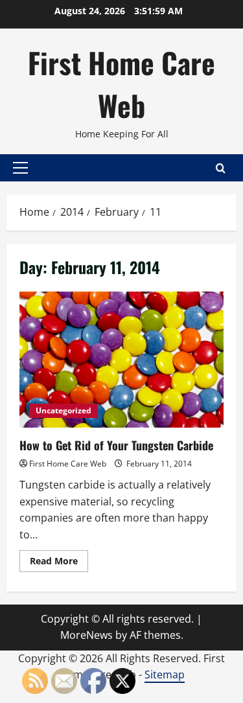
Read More (59, 563)
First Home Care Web (121, 83)
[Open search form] (221, 168)
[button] (20, 167)
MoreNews (86, 635)
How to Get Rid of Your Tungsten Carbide (121, 360)
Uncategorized (63, 410)
